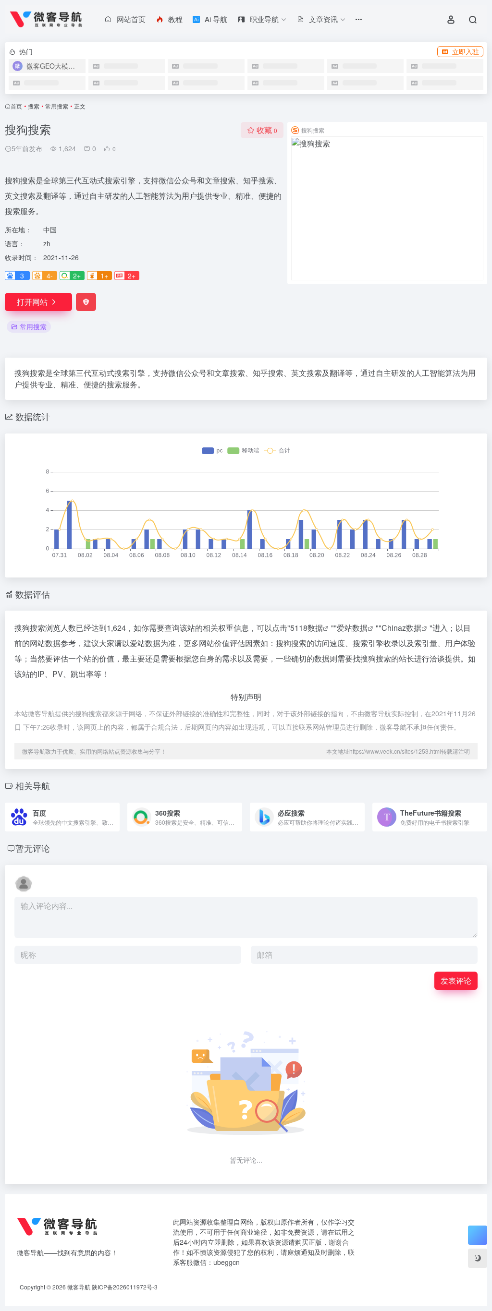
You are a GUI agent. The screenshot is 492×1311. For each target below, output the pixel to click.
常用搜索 (56, 106)
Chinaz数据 (401, 627)
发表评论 (456, 980)
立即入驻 (465, 51)
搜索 (33, 106)
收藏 (267, 129)
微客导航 (78, 1287)
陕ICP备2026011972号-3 (125, 1287)
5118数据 (306, 627)
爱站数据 (352, 627)
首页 (16, 106)
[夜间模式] (477, 1258)
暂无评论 (32, 848)
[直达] (111, 810)
